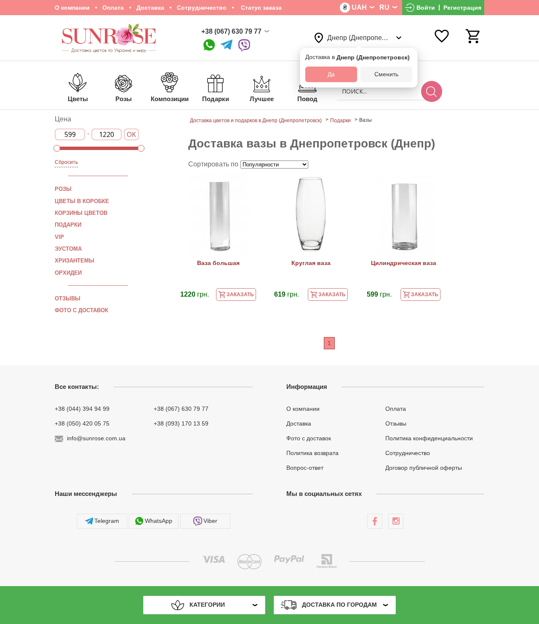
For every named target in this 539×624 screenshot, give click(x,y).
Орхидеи (68, 272)
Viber (210, 520)
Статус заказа (260, 7)
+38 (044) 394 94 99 (82, 408)
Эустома (68, 249)
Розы (63, 189)
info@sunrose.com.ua (96, 438)
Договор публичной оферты (423, 467)
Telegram (106, 520)
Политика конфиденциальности (429, 438)
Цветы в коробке (82, 201)
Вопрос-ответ (304, 467)
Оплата (113, 7)
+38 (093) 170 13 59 (181, 423)
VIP (59, 237)
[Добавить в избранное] (249, 184)
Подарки (68, 225)
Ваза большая (218, 263)
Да (331, 74)
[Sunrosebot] (226, 45)
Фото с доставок (81, 310)
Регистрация (462, 7)
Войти (425, 7)
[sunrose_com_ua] (244, 45)
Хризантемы (74, 260)
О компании (72, 7)
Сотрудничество (202, 7)
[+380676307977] (209, 45)
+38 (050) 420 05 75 (82, 423)
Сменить (386, 74)
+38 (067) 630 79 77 (231, 31)
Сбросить (66, 162)
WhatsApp (158, 520)
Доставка (150, 7)
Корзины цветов (81, 213)
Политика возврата (312, 453)
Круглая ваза (311, 263)
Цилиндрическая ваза (403, 263)
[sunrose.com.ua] (375, 521)
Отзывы (67, 298)
